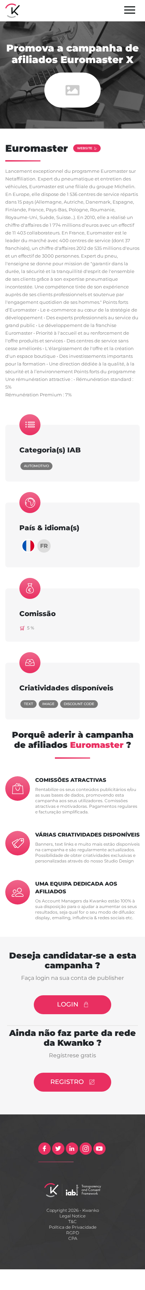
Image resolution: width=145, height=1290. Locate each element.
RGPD (72, 1232)
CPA (72, 1238)
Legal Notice (72, 1216)
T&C (72, 1221)
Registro (67, 1082)
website (84, 148)
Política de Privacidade (72, 1227)
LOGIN (67, 1004)
